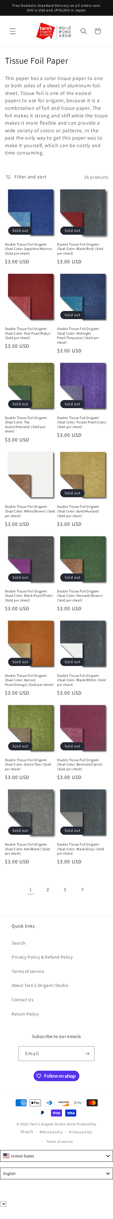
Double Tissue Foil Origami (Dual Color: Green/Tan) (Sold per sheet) (28, 764)
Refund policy (51, 1132)
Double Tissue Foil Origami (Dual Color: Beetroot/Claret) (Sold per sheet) (80, 764)
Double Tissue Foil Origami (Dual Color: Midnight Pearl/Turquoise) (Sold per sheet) (78, 335)
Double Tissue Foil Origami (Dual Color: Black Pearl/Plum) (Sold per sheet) (29, 595)
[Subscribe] (87, 1053)
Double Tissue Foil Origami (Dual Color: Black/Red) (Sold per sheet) (80, 248)
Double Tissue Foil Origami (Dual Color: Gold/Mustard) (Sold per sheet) (78, 511)
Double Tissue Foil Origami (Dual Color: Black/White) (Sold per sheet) (81, 680)
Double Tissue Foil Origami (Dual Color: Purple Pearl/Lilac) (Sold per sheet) (81, 422)
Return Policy (25, 1014)
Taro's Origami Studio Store (53, 1124)
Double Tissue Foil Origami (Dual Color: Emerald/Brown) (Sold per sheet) (80, 595)
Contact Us (23, 999)
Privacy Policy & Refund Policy (42, 957)
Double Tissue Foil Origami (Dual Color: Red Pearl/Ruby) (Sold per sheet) (28, 333)
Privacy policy (80, 1132)
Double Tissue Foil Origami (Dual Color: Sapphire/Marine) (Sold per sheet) (28, 248)
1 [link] (31, 889)
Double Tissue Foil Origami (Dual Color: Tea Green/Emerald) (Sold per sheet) (26, 424)
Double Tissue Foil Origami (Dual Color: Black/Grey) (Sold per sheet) (80, 848)
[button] (13, 31)
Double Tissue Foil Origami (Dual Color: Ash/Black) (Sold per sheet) (27, 848)
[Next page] (82, 889)
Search (18, 943)
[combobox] (56, 1156)
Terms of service (28, 971)
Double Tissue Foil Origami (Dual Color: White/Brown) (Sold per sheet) (30, 511)
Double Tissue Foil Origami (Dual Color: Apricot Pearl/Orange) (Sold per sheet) (29, 680)
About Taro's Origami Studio (40, 985)
